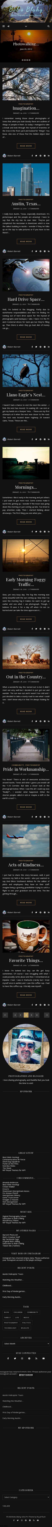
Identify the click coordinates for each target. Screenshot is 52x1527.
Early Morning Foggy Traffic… (26, 582)
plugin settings (35, 1260)
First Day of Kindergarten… (14, 1291)
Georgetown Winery (11, 1195)
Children (18, 1312)
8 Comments (33, 681)
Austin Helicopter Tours (13, 1274)
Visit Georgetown (10, 1201)
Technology (10, 1328)
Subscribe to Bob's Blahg (13, 1218)
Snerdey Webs (9, 1166)
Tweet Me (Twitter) (11, 1245)
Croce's (6, 1189)
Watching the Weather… (13, 1279)
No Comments (34, 304)
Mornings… (26, 487)
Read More (26, 146)
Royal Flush (41, 1517)
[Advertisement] (26, 1120)
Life (17, 1317)
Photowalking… (26, 44)
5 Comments (33, 399)
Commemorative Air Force (14, 1159)
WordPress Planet (11, 1220)
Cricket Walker (9, 1186)
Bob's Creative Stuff (11, 1237)
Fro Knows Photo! (10, 1193)
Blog (6, 1312)
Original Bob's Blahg (11, 1241)
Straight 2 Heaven (10, 1199)
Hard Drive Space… (26, 299)
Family (7, 1317)
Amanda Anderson (10, 1182)
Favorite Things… (26, 960)
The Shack (7, 1168)
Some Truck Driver (11, 1197)
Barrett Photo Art (10, 1235)
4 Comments (33, 965)
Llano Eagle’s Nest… (26, 394)
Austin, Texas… (26, 203)
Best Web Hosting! (11, 1157)
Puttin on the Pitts (10, 1163)
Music (26, 1317)
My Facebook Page (11, 1239)
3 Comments (33, 208)
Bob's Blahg (26, 9)
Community (18, 765)
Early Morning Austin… (12, 1297)
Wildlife (25, 1328)
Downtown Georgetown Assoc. (16, 1191)
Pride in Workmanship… (26, 769)
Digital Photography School (14, 1216)
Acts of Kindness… (26, 864)
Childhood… (7, 1285)
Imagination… (26, 108)
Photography (26, 104)
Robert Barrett (13, 155)
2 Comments (33, 113)
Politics (26, 1323)
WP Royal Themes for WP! (14, 1170)
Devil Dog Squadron (11, 1161)
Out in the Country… (26, 676)
